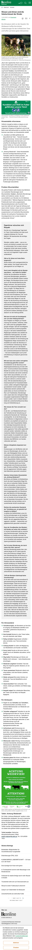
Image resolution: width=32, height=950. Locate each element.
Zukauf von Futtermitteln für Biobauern (13, 890)
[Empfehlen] (26, 18)
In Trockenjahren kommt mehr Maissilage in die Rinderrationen (15, 870)
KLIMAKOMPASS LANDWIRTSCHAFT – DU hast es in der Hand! (15, 860)
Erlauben (16, 947)
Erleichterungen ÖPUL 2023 (9, 855)
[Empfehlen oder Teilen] (30, 18)
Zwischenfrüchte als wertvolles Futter (12, 894)
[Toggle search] (25, 3)
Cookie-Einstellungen (21, 936)
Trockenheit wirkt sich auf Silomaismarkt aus (15, 882)
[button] (30, 3)
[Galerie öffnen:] (16, 45)
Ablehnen (16, 942)
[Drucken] (23, 18)
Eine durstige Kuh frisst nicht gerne (11, 865)
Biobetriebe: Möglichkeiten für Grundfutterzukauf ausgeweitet (10, 850)
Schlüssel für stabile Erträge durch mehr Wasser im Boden (15, 876)
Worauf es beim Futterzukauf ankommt (13, 886)
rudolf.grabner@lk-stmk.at (9, 836)
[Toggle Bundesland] (20, 3)
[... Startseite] (6, 3)
